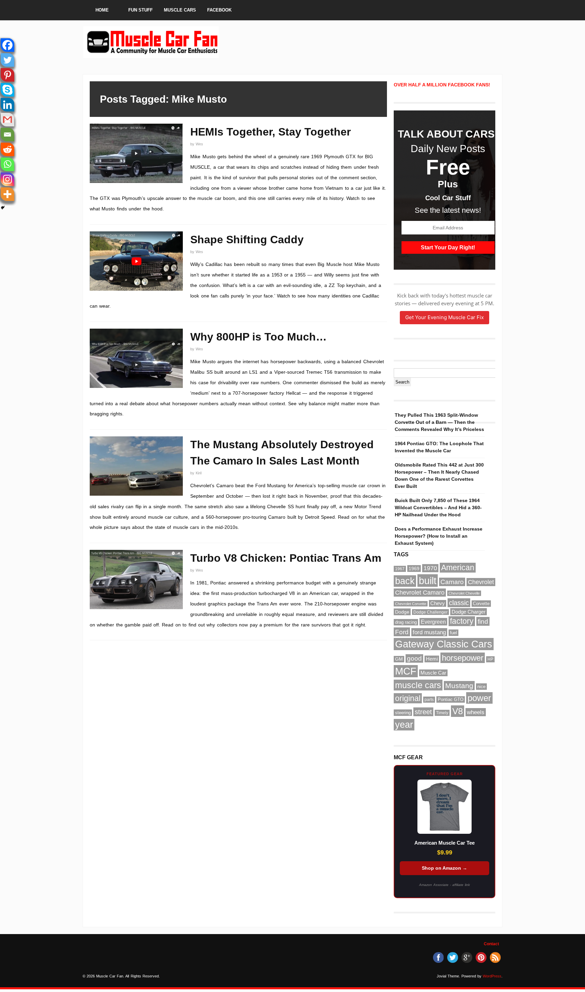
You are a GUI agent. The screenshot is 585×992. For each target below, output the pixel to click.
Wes (199, 144)
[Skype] (7, 90)
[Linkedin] (7, 104)
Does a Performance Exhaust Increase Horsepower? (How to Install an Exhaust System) (438, 536)
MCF (405, 671)
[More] (7, 194)
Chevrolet (481, 582)
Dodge (402, 612)
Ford (402, 632)
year (404, 725)
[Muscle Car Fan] (151, 55)
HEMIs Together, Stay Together (270, 132)
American (457, 567)
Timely (442, 712)
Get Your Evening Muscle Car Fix (444, 317)
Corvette (481, 603)
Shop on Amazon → (444, 868)
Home (102, 10)
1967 (400, 568)
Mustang (459, 685)
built (427, 580)
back (405, 581)
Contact (491, 944)
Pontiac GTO (450, 699)
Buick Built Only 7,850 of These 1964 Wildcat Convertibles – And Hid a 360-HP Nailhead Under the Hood (438, 507)
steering (403, 712)
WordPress (492, 976)
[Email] (7, 134)
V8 (457, 711)
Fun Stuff (140, 10)
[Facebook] (7, 45)
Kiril (198, 473)
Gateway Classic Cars (443, 644)
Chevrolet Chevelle (464, 593)
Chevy (437, 603)
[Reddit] (7, 149)
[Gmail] (7, 119)
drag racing (406, 622)
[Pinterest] (7, 75)
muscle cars (418, 685)
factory (462, 621)
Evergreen (433, 622)
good (414, 658)
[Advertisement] (342, 42)
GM (399, 659)
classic (459, 602)
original (407, 698)
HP (490, 659)
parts (429, 699)
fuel (453, 632)
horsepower (462, 657)
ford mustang (429, 632)
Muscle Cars (180, 10)
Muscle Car (433, 673)
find (483, 621)
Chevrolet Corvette (410, 604)
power (479, 698)
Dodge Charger (468, 612)
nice (481, 686)
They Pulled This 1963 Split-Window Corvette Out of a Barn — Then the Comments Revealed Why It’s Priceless (439, 422)
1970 (430, 568)
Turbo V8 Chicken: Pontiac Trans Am (285, 558)
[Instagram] (7, 179)
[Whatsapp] (7, 164)
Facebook (219, 10)
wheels (475, 712)
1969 (414, 568)
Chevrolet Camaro (420, 592)
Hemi (432, 659)
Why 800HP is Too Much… (258, 337)
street (423, 712)
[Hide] (2, 207)
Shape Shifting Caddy (247, 239)
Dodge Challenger (430, 612)
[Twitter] (7, 60)
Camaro (452, 581)
